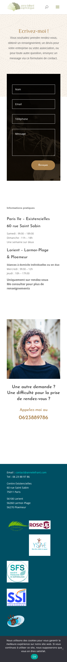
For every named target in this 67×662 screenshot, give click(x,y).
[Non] (62, 649)
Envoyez (43, 165)
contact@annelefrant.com (31, 472)
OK (34, 656)
